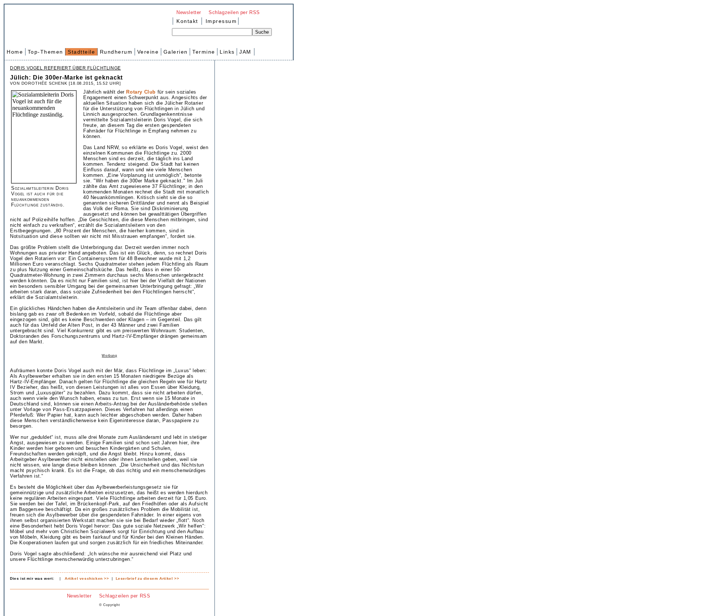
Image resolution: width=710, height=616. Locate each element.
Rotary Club (141, 92)
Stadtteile (81, 52)
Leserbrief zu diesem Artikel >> (147, 578)
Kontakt (187, 21)
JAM (245, 52)
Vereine (148, 52)
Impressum (220, 21)
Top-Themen (45, 52)
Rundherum (116, 52)
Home (15, 52)
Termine (203, 52)
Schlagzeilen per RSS (234, 12)
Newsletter (188, 12)
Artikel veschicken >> (87, 578)
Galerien (175, 52)
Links (227, 52)
